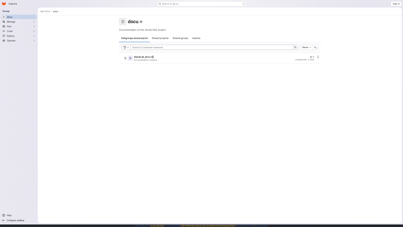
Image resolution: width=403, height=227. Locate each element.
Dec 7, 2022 (308, 59)
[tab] (134, 38)
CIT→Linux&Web (172, 225)
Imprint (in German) (244, 225)
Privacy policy (261, 225)
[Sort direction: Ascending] (315, 47)
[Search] (295, 47)
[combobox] (306, 47)
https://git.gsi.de (142, 225)
